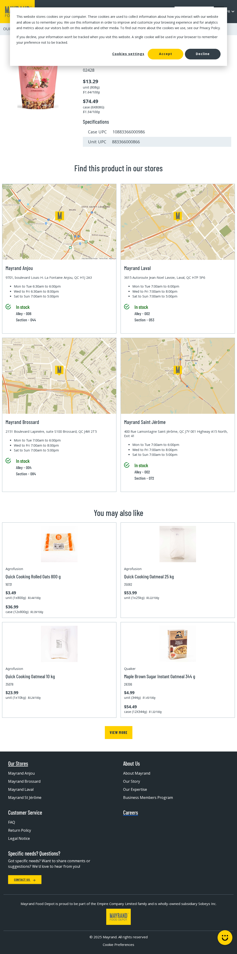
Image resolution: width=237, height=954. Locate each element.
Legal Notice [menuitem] (19, 838)
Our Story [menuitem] (131, 781)
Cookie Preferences (118, 944)
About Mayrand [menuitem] (136, 773)
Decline (203, 54)
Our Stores (18, 763)
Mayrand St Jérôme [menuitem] (24, 797)
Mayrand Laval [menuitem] (21, 789)
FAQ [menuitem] (11, 822)
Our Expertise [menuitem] (135, 789)
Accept (165, 54)
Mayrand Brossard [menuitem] (24, 781)
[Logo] (118, 917)
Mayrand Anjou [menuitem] (21, 773)
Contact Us (22, 879)
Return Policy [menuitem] (19, 830)
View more (119, 732)
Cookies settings (128, 54)
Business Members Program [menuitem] (148, 797)
